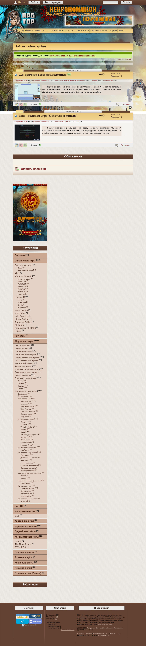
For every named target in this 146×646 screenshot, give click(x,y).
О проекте (80, 633)
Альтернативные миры (26, 372)
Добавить (27, 30)
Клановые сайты (24, 563)
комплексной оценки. (105, 624)
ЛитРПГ (19, 506)
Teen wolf (25, 460)
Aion (17, 273)
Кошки (20, 389)
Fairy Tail (24, 424)
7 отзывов (125, 145)
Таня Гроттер (26, 409)
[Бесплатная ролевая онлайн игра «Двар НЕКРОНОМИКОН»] (99, 25)
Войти (34, 2)
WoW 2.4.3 (22, 282)
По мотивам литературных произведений (70, 80)
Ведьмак (24, 417)
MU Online (20, 313)
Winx (23, 476)
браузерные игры (24, 265)
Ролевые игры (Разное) (28, 573)
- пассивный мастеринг (26, 360)
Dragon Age (26, 491)
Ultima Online (21, 319)
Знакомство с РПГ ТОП (101, 633)
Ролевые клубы (23, 557)
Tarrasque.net (118, 628)
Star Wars (25, 450)
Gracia (20, 305)
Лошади (21, 386)
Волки (20, 381)
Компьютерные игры (27, 537)
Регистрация (53, 2)
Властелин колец (28, 406)
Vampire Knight (27, 427)
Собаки (21, 383)
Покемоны (25, 440)
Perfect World (21, 310)
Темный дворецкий (29, 435)
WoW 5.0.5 (22, 289)
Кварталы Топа (98, 30)
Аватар (24, 478)
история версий (103, 635)
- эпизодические (23, 351)
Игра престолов (27, 471)
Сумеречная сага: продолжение (43, 75)
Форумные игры (21, 80)
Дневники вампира (29, 458)
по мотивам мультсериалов (29, 473)
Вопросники (66, 30)
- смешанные (21, 349)
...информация (24, 279)
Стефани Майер (107, 80)
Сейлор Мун (26, 442)
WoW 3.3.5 (22, 284)
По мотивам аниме (26, 419)
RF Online (19, 325)
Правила (89, 633)
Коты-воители (27, 414)
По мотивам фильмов (27, 448)
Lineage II (20, 297)
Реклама (113, 633)
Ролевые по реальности (26, 369)
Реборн (24, 430)
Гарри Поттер (26, 401)
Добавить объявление (33, 169)
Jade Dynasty (21, 316)
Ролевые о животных (25, 378)
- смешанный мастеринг (27, 357)
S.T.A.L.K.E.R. (20, 547)
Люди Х (24, 501)
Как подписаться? (125, 59)
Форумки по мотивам (41, 80)
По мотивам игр (25, 486)
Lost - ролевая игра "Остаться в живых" (48, 116)
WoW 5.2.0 (22, 292)
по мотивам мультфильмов (29, 481)
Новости (39, 30)
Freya (20, 300)
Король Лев (25, 483)
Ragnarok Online (23, 322)
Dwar (20, 268)
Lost (77, 121)
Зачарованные (27, 463)
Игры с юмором (23, 375)
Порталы (20, 255)
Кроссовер (22, 394)
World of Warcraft (23, 276)
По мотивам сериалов (63, 121)
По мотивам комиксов (27, 499)
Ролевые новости (24, 552)
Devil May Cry (26, 494)
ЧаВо (121, 30)
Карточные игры (24, 521)
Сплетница (25, 455)
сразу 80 (21, 294)
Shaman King (26, 445)
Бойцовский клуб (25, 271)
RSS (119, 633)
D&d (17, 516)
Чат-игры (20, 336)
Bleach (23, 432)
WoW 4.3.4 (22, 287)
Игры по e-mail (23, 568)
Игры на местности (26, 526)
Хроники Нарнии (28, 412)
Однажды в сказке (28, 468)
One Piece (25, 437)
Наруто (24, 422)
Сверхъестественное (29, 465)
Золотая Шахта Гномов (104, 628)
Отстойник (52, 30)
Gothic (18, 541)
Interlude (22, 302)
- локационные (22, 346)
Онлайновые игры (25, 260)
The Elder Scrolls (28, 489)
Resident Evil (26, 496)
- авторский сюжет (24, 363)
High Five (22, 308)
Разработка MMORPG (25, 328)
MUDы (18, 331)
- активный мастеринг (26, 354)
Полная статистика (67, 630)
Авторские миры (23, 366)
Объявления (82, 30)
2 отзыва (126, 104)
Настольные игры (25, 511)
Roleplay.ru (91, 628)
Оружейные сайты (25, 531)
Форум (113, 30)
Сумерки (94, 80)
